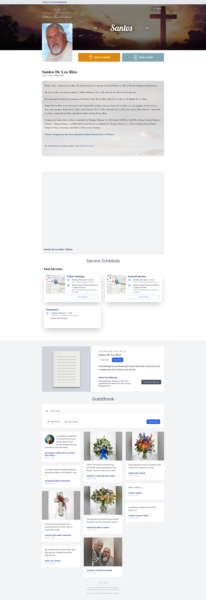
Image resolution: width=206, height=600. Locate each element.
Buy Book (117, 360)
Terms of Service (109, 589)
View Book (104, 360)
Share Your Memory (151, 382)
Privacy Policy (96, 589)
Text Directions (83, 297)
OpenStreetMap (105, 593)
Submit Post (153, 422)
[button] (55, 281)
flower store (88, 145)
